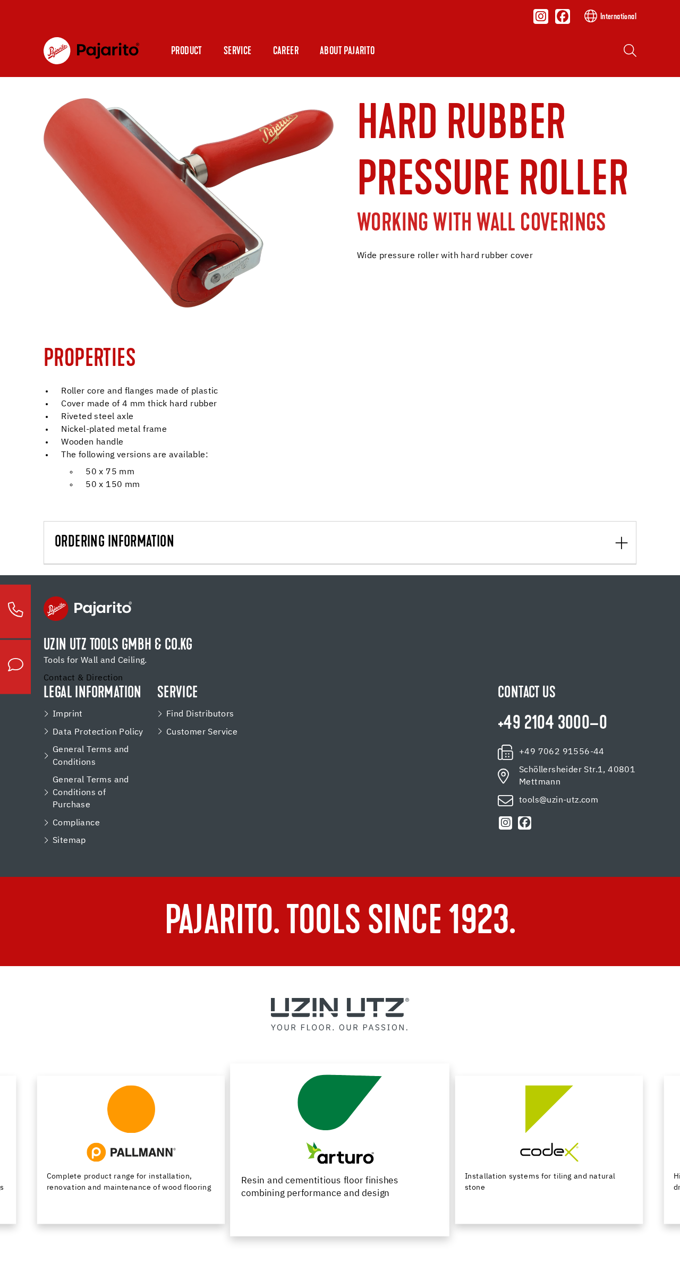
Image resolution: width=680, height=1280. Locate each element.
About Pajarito (347, 51)
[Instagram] (541, 16)
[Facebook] (562, 16)
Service (238, 51)
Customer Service (201, 732)
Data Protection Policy (98, 732)
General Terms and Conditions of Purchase (91, 792)
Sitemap (69, 840)
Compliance (76, 823)
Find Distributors (200, 714)
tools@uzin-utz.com (558, 800)
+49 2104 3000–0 (552, 724)
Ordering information (114, 543)
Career (286, 51)
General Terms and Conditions (91, 756)
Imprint (68, 714)
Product (186, 51)
